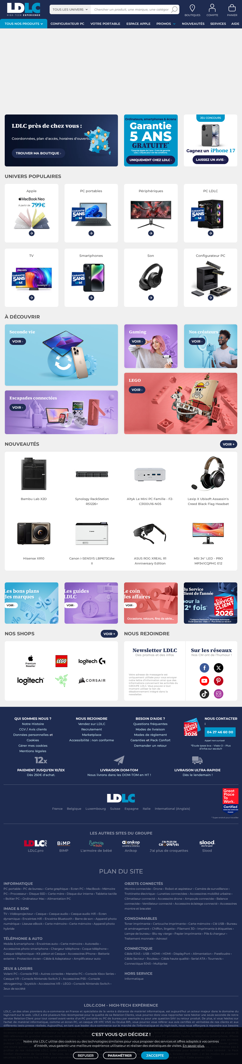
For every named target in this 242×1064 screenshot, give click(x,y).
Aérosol (161, 938)
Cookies (33, 740)
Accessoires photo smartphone (26, 948)
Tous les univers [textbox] (68, 9)
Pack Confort (160, 740)
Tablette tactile (106, 893)
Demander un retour (150, 745)
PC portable (12, 888)
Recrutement (91, 729)
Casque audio (58, 914)
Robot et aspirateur (178, 888)
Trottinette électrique (140, 893)
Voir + (228, 444)
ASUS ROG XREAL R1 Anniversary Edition (150, 560)
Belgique (74, 808)
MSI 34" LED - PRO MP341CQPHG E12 (208, 560)
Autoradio (92, 943)
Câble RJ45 (132, 953)
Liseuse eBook (32, 923)
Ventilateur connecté (157, 903)
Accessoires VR (49, 983)
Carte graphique (56, 888)
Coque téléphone (94, 948)
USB (146, 953)
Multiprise (160, 963)
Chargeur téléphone (65, 948)
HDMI (156, 953)
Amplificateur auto (87, 958)
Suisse (115, 808)
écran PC (71, 1022)
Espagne (131, 808)
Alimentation (202, 953)
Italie (147, 808)
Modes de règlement (150, 735)
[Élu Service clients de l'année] (192, 735)
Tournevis (215, 958)
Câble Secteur (134, 958)
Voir (17, 341)
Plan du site (121, 871)
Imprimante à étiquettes (214, 928)
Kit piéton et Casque (50, 953)
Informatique (134, 978)
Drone (157, 888)
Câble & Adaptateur (57, 958)
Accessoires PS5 (74, 978)
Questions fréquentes (150, 724)
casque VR (90, 1022)
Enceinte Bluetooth (58, 918)
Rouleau (153, 958)
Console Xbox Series (99, 973)
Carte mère (56, 893)
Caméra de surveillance (211, 888)
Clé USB (218, 923)
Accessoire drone (170, 898)
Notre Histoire (33, 724)
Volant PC (11, 973)
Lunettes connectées (172, 893)
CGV (22, 729)
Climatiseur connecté (140, 898)
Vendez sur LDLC (91, 724)
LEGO (67, 983)
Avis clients (38, 729)
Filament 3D (186, 928)
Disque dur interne (80, 893)
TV (5, 914)
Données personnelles (31, 735)
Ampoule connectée (199, 898)
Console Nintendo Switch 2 (41, 978)
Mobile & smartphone (19, 943)
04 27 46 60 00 (220, 732)
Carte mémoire (56, 923)
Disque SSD (37, 893)
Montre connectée (138, 888)
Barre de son (84, 918)
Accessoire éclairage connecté (196, 903)
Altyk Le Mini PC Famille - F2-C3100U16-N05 (150, 501)
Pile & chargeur (214, 933)
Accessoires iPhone (81, 953)
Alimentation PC (59, 898)
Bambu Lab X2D (34, 499)
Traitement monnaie (139, 938)
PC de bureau (33, 888)
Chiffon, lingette (163, 928)
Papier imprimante (187, 933)
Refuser (86, 1055)
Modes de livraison (150, 729)
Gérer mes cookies (33, 745)
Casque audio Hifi (83, 914)
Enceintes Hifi (32, 918)
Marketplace (91, 735)
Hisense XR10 (33, 558)
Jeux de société (14, 988)
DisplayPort (181, 953)
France (57, 808)
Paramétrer (120, 1055)
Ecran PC (77, 888)
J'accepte (155, 1055)
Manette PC (74, 973)
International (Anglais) (172, 808)
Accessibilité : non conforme (91, 740)
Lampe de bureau (137, 933)
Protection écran (29, 958)
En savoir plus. (194, 1045)
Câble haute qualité (175, 958)
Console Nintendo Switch (91, 983)
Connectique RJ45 (138, 963)
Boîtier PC (12, 898)
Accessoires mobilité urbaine (210, 893)
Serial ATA (198, 958)
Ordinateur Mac (33, 898)
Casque (41, 914)
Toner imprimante (137, 923)
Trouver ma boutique (38, 153)
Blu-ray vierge (162, 933)
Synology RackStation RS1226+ (92, 501)
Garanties (137, 740)
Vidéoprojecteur (21, 914)
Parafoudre (222, 953)
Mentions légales (32, 751)
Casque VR (11, 978)
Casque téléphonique (19, 953)
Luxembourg (96, 808)
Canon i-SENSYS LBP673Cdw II (92, 560)
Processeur (18, 893)
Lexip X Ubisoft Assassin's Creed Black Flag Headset (208, 501)
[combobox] (70, 9)
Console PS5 (29, 973)
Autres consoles (52, 973)
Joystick (30, 983)
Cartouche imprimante (169, 923)
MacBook (93, 888)
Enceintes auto (47, 943)
